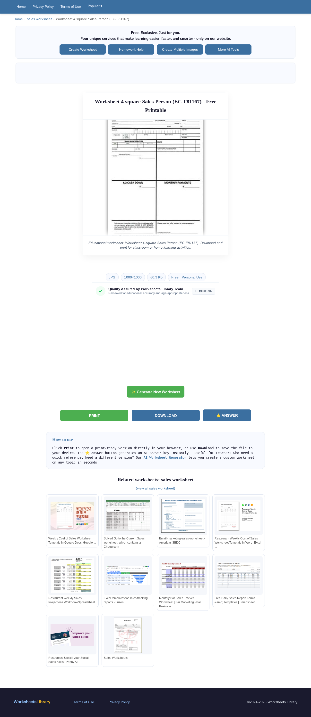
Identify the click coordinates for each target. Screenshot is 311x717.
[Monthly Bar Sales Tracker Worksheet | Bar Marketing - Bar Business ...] (183, 575)
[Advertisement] (155, 343)
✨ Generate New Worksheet (155, 392)
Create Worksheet (83, 49)
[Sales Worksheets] (128, 635)
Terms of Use (70, 6)
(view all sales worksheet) (155, 488)
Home (21, 6)
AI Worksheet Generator (165, 457)
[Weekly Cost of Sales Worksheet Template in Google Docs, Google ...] (72, 515)
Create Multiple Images (180, 49)
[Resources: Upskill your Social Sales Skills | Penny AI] (72, 635)
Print (94, 416)
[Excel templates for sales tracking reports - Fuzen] (128, 575)
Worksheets (32, 702)
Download (166, 416)
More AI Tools (228, 49)
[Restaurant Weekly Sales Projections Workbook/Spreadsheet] (72, 575)
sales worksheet (39, 19)
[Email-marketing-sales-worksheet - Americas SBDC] (183, 515)
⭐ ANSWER (227, 415)
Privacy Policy (43, 6)
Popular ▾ (95, 6)
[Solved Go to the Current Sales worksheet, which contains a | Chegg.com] (128, 515)
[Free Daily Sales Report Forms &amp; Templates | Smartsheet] (238, 575)
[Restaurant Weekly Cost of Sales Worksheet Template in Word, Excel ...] (238, 515)
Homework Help (131, 49)
